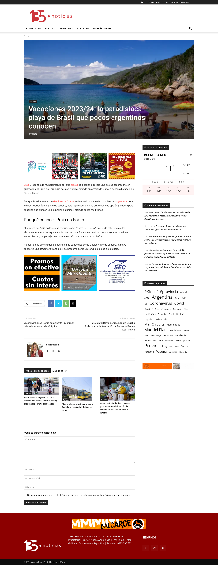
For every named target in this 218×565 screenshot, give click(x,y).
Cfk (145, 304)
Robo (177, 346)
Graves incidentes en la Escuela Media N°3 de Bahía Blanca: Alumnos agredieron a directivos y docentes (167, 215)
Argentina (162, 297)
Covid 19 (148, 308)
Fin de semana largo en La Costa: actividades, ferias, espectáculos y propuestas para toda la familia (40, 400)
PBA (161, 340)
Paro (155, 340)
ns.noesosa (52, 344)
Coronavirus (161, 303)
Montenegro (156, 335)
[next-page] (31, 419)
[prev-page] (26, 419)
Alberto (184, 292)
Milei (146, 335)
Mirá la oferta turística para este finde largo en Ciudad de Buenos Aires (77, 407)
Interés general (103, 28)
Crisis (157, 309)
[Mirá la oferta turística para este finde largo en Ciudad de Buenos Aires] (79, 389)
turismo (149, 351)
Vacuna (161, 351)
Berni (177, 298)
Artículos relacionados (37, 371)
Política (50, 28)
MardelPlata (175, 330)
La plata (158, 319)
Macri (166, 319)
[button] (190, 28)
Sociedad (83, 28)
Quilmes (168, 346)
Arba (147, 297)
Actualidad (33, 28)
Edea (186, 309)
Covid (179, 303)
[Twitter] (58, 303)
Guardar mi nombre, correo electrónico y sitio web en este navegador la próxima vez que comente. (78, 495)
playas (74, 184)
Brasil (27, 184)
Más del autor (60, 371)
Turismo (33, 101)
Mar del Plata (156, 329)
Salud (185, 346)
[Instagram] (54, 351)
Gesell (171, 314)
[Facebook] (51, 303)
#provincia (169, 291)
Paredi (147, 340)
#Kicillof (151, 291)
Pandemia (180, 335)
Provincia (153, 345)
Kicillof (180, 313)
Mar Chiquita (154, 324)
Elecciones (150, 313)
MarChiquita (173, 324)
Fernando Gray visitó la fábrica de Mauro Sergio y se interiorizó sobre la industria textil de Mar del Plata (168, 240)
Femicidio (162, 314)
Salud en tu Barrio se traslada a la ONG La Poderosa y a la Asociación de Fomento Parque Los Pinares (110, 326)
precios (186, 340)
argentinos (121, 201)
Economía (177, 309)
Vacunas (173, 351)
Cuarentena (166, 309)
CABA (183, 298)
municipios (168, 335)
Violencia (183, 352)
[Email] (73, 303)
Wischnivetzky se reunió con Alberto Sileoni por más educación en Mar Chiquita (49, 325)
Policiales (66, 28)
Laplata (148, 319)
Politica (178, 340)
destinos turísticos (63, 201)
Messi (186, 330)
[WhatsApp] (66, 303)
